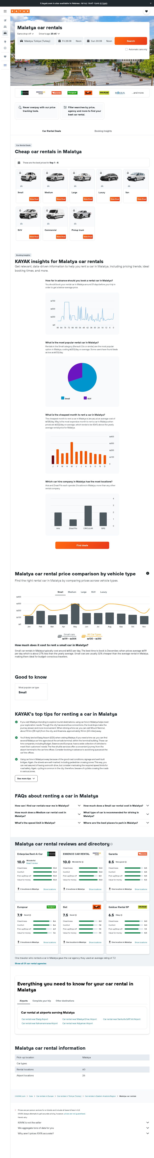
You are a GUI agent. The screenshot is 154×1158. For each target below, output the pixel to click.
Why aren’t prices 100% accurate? (36, 1133)
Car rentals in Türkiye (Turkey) (69, 1096)
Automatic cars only (138, 49)
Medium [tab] (72, 592)
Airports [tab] (24, 1000)
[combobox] (25, 33)
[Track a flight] (5, 48)
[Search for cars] (5, 33)
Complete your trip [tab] (41, 1000)
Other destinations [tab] (65, 1000)
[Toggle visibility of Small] (65, 398)
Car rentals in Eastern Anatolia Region (100, 1096)
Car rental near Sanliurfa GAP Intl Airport (121, 1019)
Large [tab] (83, 592)
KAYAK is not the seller (29, 1122)
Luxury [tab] (103, 592)
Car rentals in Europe (45, 1096)
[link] (82, 545)
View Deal (34, 199)
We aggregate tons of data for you (36, 1127)
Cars (31, 1096)
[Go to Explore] (5, 42)
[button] (150, 3)
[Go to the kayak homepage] (20, 11)
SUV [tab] (93, 592)
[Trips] (5, 57)
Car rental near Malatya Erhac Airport (79, 1019)
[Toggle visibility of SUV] (87, 398)
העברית (103, 3)
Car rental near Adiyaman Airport (77, 1023)
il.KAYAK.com (20, 1096)
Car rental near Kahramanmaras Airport (40, 1023)
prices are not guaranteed (74, 1114)
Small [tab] (60, 592)
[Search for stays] (5, 27)
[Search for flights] (5, 20)
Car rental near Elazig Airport (35, 1019)
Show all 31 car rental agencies (30, 963)
